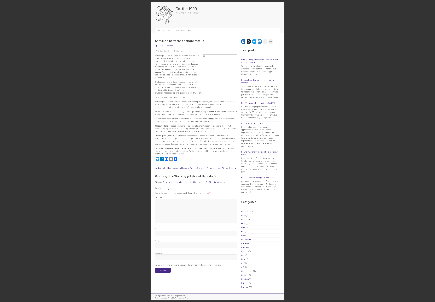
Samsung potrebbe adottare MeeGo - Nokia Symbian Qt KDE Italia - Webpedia (194, 182)
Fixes (243, 223)
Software (245, 275)
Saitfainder (180, 31)
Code (243, 215)
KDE (243, 231)
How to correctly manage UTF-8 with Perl (257, 178)
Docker (244, 219)
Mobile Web (246, 239)
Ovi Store (245, 251)
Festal (190, 31)
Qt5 (242, 267)
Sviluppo (244, 283)
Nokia (243, 243)
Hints (243, 227)
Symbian (244, 287)
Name (158, 229)
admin (160, 46)
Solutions (245, 279)
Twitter (170, 31)
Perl (242, 255)
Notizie (244, 247)
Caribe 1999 (186, 8)
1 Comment (179, 51)
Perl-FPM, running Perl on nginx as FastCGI (258, 103)
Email (158, 241)
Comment (159, 197)
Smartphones (246, 271)
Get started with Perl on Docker (253, 123)
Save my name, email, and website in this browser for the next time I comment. (189, 265)
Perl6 (243, 259)
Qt (242, 263)
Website (158, 253)
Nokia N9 (160, 168)
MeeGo (172, 46)
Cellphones (245, 212)
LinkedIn (160, 31)
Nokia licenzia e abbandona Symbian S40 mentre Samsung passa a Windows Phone (202, 168)
